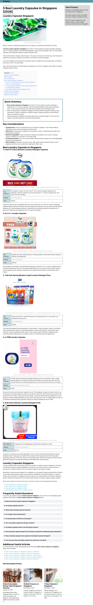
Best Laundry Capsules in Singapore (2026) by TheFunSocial (23, 555)
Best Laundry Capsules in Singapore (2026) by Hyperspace (23, 553)
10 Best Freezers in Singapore (31, 585)
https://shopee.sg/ (16, 197)
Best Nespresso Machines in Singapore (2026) (19, 490)
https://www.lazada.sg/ (21, 447)
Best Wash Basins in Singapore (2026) (17, 484)
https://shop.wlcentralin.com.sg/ (20, 385)
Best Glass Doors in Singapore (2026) (16, 488)
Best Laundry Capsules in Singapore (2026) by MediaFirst (22, 559)
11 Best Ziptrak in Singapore (51, 585)
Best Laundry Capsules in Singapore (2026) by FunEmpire (22, 551)
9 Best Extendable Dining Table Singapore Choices (12, 586)
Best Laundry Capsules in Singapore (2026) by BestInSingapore (24, 557)
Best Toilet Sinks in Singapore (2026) (16, 486)
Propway (6, 1)
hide (12, 73)
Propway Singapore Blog (8, 5)
